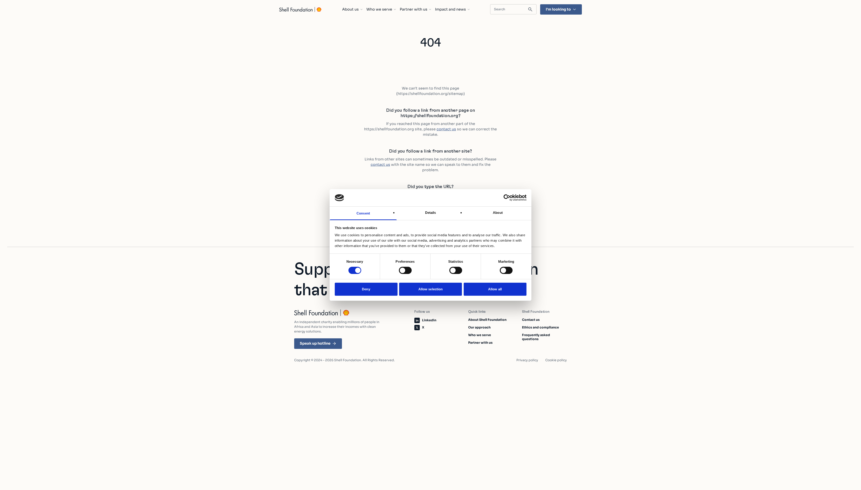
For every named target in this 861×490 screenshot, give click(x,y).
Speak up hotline (315, 343)
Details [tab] (430, 212)
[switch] (405, 270)
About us (350, 9)
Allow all (495, 289)
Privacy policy (527, 360)
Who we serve (379, 9)
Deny (366, 289)
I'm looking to (558, 9)
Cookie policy (556, 360)
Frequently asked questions (536, 337)
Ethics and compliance (540, 327)
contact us (446, 129)
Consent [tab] (363, 213)
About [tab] (498, 212)
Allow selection (430, 289)
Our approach (479, 327)
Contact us (531, 320)
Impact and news (450, 9)
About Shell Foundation (487, 320)
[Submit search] (530, 9)
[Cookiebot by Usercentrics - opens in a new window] (506, 197)
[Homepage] (300, 9)
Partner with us (413, 9)
